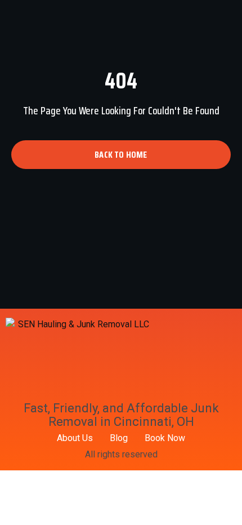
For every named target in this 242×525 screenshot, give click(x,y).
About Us (75, 438)
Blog (119, 438)
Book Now (165, 438)
